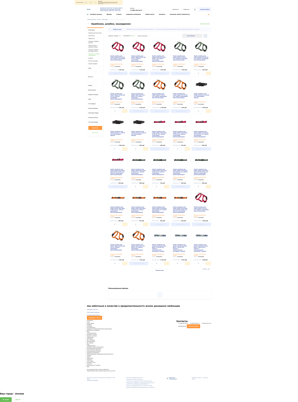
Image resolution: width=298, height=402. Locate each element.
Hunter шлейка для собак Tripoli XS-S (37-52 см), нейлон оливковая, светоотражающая (201, 58)
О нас (88, 322)
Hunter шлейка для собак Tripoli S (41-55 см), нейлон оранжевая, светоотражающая (159, 95)
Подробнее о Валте (94, 317)
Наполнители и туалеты (93, 365)
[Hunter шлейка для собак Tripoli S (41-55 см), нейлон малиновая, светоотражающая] (201, 197)
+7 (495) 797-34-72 (195, 323)
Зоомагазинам (91, 341)
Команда (89, 326)
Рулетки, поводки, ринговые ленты (93, 50)
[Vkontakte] (91, 373)
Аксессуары (90, 361)
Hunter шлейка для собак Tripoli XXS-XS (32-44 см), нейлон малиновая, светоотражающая (138, 58)
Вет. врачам (90, 342)
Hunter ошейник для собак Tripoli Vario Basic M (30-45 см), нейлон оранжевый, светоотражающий (117, 209)
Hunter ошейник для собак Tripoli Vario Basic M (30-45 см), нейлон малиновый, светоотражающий (159, 134)
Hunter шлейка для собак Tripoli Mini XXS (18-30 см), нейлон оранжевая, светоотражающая (138, 247)
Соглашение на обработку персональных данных (139, 381)
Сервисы (89, 324)
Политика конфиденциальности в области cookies (139, 385)
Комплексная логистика (93, 351)
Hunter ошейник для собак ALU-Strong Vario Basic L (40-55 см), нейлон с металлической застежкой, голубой (180, 248)
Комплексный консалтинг (94, 348)
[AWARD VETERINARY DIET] (159, 295)
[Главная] (92, 9)
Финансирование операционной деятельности (100, 354)
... (207, 269)
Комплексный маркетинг (94, 349)
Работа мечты (149, 14)
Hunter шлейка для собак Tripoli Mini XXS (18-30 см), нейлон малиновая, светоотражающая (158, 58)
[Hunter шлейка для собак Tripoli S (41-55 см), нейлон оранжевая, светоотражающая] (159, 84)
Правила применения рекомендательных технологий (140, 387)
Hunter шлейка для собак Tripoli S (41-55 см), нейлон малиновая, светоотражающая (201, 209)
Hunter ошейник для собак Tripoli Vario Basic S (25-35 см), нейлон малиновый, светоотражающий (180, 134)
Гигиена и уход (91, 362)
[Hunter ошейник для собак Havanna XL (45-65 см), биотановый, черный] (201, 84)
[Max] (90, 373)
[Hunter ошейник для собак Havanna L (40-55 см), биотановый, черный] (118, 122)
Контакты (162, 14)
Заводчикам (90, 337)
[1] (209, 36)
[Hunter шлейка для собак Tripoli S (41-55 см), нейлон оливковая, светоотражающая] (180, 46)
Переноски (91, 38)
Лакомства (90, 358)
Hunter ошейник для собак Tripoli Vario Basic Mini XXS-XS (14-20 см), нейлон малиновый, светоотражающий (117, 172)
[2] (205, 36)
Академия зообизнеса (133, 14)
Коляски (90, 58)
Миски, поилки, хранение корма (93, 46)
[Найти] (196, 9)
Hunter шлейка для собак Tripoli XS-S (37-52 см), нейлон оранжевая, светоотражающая (180, 95)
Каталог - (99, 19)
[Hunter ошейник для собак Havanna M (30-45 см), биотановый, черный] (138, 122)
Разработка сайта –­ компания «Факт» (200, 378)
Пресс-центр (90, 323)
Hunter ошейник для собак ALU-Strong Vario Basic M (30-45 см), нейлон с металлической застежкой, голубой (201, 248)
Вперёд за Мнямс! (121, 289)
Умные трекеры (92, 63)
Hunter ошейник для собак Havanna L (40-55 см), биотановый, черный (117, 133)
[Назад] (88, 23)
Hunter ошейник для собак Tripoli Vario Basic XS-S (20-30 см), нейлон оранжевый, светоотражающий (159, 209)
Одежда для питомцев (94, 33)
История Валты (91, 327)
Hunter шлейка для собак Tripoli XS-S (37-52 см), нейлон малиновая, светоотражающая (117, 58)
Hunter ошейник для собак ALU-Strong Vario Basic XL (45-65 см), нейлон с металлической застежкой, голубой (159, 248)
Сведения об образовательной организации (99, 328)
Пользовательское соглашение (134, 379)
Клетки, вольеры (93, 61)
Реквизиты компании (92, 380)
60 (133, 37)
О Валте (119, 14)
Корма (89, 356)
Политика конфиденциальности (134, 377)
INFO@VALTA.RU (182, 326)
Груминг (89, 363)
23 (208, 269)
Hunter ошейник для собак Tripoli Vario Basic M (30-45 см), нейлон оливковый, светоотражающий (138, 172)
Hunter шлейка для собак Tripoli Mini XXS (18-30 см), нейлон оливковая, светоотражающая (138, 96)
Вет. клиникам (91, 340)
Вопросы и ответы (92, 334)
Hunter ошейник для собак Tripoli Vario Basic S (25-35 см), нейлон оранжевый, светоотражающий (138, 209)
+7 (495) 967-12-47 (206, 323)
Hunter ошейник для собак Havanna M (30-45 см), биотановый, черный (138, 133)
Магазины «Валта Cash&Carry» (180, 14)
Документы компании (93, 330)
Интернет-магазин (96, 14)
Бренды (109, 14)
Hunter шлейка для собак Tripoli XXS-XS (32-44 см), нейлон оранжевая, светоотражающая (117, 247)
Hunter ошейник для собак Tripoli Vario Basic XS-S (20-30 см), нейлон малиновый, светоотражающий (201, 134)
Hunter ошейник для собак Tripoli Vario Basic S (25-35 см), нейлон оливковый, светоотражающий (159, 172)
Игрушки (89, 359)
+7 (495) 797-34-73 (136, 10)
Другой (17, 399)
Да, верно (6, 399)
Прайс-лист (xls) (204, 23)
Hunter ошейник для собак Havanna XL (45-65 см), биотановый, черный (201, 95)
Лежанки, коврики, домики (93, 42)
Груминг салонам (92, 335)
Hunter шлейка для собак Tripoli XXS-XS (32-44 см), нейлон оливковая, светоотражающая (117, 96)
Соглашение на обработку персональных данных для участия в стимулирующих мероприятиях (140, 383)
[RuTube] (88, 373)
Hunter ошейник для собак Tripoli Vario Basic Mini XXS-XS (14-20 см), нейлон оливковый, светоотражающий (201, 172)
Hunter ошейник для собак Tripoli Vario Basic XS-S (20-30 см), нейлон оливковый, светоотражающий (180, 172)
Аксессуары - (105, 19)
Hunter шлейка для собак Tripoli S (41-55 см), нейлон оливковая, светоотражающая (180, 58)
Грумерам (90, 338)
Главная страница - (92, 19)
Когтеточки (91, 35)
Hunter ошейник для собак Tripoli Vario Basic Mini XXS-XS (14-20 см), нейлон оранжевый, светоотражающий (180, 209)
